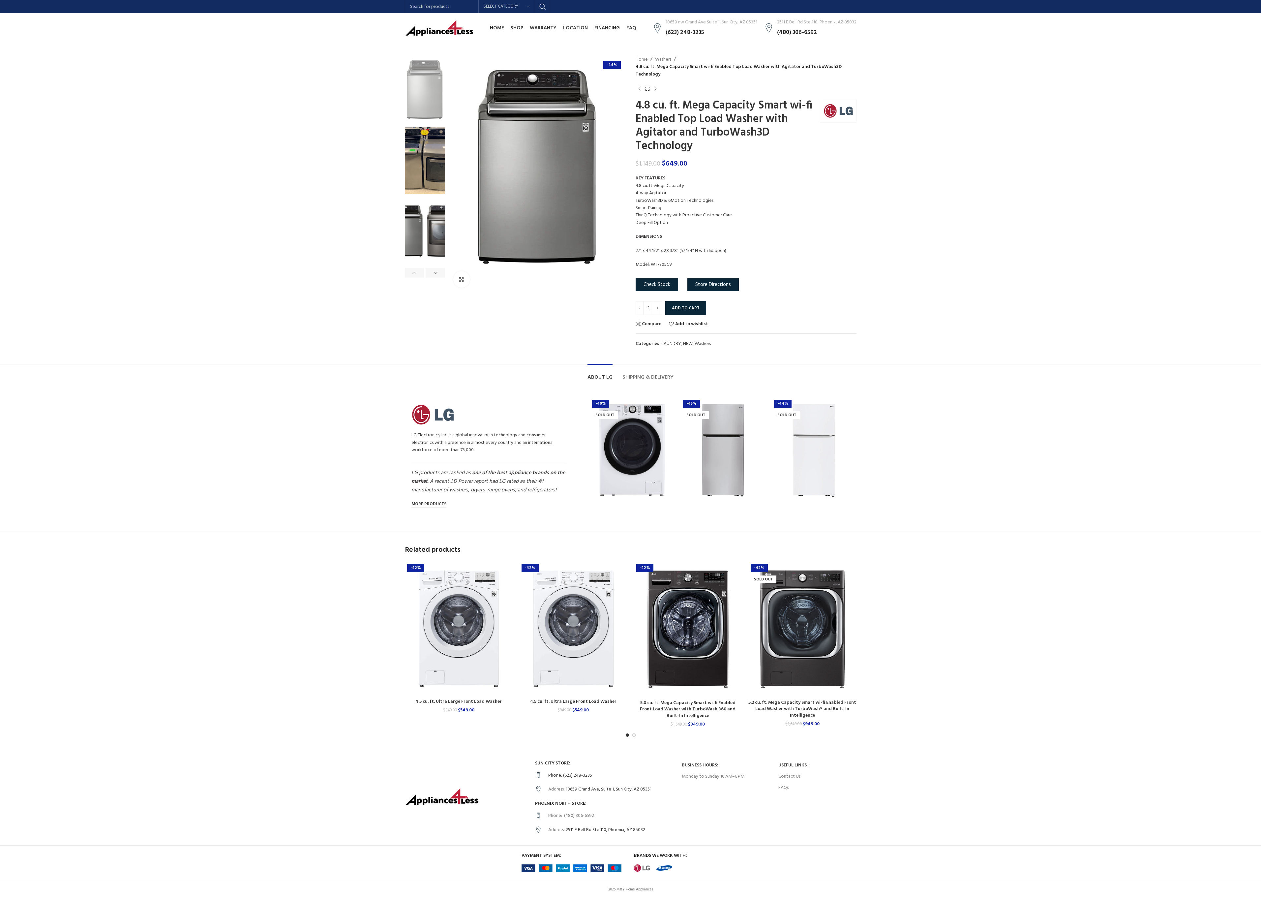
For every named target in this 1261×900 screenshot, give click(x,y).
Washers (663, 59)
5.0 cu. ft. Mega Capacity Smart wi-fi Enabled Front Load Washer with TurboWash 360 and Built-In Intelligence (688, 709)
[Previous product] (640, 89)
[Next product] (655, 89)
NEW (688, 344)
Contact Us (789, 776)
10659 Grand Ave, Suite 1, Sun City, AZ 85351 (608, 789)
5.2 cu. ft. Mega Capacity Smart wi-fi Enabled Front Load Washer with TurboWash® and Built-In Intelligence (802, 709)
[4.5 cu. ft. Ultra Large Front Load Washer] (459, 628)
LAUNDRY (671, 344)
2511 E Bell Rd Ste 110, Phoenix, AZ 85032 (605, 830)
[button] (414, 273)
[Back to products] (647, 89)
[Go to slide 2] (634, 735)
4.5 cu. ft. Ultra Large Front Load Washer (458, 701)
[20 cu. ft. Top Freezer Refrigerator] (723, 450)
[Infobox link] (605, 775)
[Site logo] (439, 28)
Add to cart (686, 308)
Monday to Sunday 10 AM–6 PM (713, 776)
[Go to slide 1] (627, 735)
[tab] (600, 374)
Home (642, 59)
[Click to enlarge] (461, 279)
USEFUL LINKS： (794, 765)
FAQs (783, 787)
